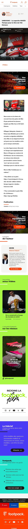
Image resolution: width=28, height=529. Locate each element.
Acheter (18, 87)
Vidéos (10, 499)
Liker (22, 14)
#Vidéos (5, 65)
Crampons (7, 6)
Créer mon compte (13, 488)
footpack (4, 499)
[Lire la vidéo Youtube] (14, 105)
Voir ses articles (15, 269)
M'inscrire (16, 450)
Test (21, 6)
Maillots (15, 6)
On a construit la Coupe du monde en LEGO (14, 316)
